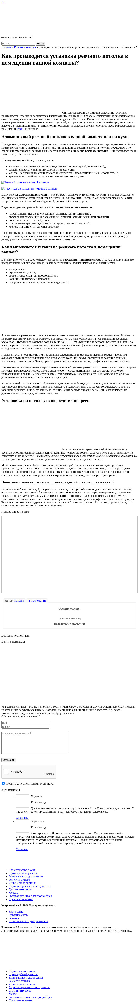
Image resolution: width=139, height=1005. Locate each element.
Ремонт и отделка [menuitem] (19, 980)
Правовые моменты (21, 899)
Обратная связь (18, 914)
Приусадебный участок (23, 873)
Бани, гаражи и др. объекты (26, 876)
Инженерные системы (22, 882)
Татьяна (19, 600)
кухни (20, 128)
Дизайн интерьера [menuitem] (20, 990)
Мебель (13, 892)
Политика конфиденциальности (28, 921)
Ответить (22, 817)
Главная (6, 47)
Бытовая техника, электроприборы (30, 895)
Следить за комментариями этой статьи (30, 783)
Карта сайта (16, 911)
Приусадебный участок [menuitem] (23, 974)
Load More (69, 860)
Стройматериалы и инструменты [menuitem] (29, 987)
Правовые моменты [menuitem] (21, 1000)
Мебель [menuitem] (13, 993)
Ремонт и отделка (25, 47)
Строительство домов (22, 869)
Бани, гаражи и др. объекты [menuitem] (26, 977)
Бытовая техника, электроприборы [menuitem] (30, 997)
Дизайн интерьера (20, 889)
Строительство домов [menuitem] (22, 971)
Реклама (14, 918)
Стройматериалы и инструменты (29, 886)
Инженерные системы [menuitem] (22, 984)
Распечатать (38, 600)
